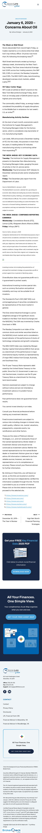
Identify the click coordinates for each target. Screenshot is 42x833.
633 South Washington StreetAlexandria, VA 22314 (11, 678)
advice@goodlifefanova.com (17, 687)
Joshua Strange (16, 32)
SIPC (36, 773)
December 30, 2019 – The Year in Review (10, 518)
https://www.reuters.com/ (16, 504)
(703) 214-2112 (11, 683)
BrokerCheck (6, 769)
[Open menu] (38, 4)
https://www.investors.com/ (17, 495)
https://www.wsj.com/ (15, 498)
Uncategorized (21, 19)
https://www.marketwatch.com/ (19, 507)
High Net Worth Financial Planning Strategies (32, 520)
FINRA (32, 773)
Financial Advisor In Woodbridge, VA (16, 724)
